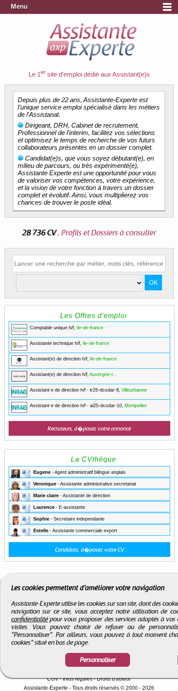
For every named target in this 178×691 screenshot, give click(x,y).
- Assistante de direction (71, 495)
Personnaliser (98, 660)
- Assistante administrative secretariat (84, 483)
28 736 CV (40, 233)
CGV (52, 679)
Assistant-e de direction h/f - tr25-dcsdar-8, (88, 389)
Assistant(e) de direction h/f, (73, 358)
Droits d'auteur (114, 679)
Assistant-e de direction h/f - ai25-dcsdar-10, (88, 405)
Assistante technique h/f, (69, 343)
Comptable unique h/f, (66, 327)
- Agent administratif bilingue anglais (79, 472)
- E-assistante (59, 507)
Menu (19, 6)
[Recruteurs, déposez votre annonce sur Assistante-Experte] (89, 428)
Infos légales (77, 679)
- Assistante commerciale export (75, 530)
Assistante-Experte (46, 688)
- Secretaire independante (69, 518)
